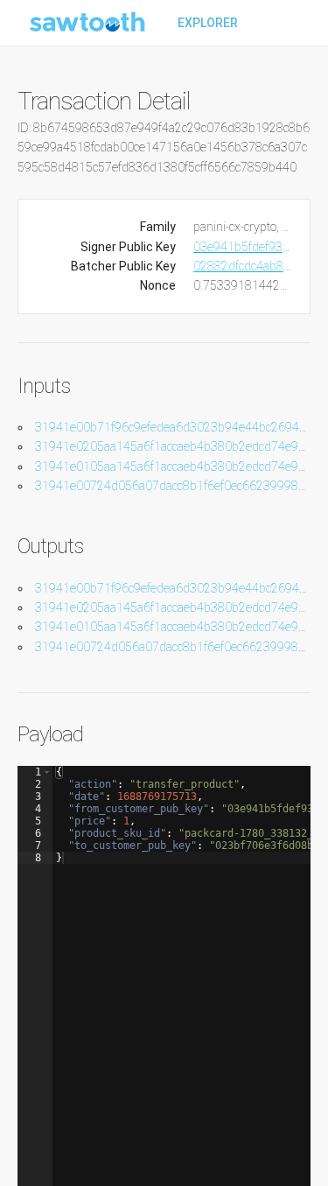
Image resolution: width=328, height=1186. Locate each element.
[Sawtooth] (89, 23)
